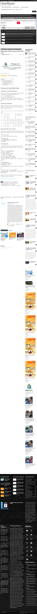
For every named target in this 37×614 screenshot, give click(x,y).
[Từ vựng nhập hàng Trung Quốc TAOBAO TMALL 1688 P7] (26, 159)
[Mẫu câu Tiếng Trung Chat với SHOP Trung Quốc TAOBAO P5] (26, 122)
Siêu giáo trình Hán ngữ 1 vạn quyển (29, 310)
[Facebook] (30, 0)
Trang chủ (2, 47)
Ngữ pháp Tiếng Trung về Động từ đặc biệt (8, 178)
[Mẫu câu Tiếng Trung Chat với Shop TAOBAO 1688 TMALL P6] (26, 154)
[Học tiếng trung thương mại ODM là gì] (26, 85)
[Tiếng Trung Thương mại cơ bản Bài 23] (26, 69)
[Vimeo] (34, 0)
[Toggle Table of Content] (12, 79)
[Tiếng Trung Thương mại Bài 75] (26, 57)
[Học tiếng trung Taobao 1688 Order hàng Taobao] (14, 490)
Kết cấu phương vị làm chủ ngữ (7, 83)
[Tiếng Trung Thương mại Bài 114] (26, 81)
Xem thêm (30, 113)
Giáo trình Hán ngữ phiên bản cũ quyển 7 (30, 378)
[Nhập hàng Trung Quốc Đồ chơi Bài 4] (26, 145)
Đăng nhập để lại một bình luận (5, 247)
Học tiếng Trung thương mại (28, 50)
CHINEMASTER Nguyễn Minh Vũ (6, 54)
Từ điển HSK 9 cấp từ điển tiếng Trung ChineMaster (4, 239)
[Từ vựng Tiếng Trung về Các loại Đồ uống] (27, 219)
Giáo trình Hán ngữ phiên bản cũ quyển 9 (30, 333)
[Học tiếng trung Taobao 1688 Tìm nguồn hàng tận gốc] (14, 493)
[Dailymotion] (8, 224)
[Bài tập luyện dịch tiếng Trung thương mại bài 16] (26, 65)
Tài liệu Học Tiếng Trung (7, 47)
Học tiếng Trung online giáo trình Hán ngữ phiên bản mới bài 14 (20, 239)
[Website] (27, 555)
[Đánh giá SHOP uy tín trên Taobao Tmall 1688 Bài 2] (26, 132)
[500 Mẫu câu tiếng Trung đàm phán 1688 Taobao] (26, 53)
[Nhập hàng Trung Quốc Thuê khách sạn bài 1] (26, 136)
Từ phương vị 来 (5, 84)
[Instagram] (31, 0)
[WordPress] (11, 226)
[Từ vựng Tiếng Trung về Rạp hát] (27, 176)
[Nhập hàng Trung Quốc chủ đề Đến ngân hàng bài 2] (26, 164)
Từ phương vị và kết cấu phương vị (8, 81)
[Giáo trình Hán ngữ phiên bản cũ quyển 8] (2, 496)
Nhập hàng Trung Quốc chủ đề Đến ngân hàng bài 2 (32, 164)
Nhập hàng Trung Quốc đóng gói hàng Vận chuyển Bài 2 (32, 149)
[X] (33, 0)
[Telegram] (13, 57)
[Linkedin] (8, 57)
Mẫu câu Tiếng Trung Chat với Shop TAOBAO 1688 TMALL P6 (31, 154)
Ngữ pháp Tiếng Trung (15, 47)
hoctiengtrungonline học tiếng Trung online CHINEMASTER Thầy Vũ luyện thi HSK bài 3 (30, 434)
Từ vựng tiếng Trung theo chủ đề (30, 171)
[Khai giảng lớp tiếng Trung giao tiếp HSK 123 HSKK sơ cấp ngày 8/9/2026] (2, 484)
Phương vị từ (13, 184)
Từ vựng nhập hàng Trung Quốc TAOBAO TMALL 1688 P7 (32, 159)
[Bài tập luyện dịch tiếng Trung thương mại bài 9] (26, 73)
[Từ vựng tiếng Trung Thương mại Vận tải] (27, 196)
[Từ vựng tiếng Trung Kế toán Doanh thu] (27, 226)
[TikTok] (20, 224)
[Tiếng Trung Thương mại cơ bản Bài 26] (26, 105)
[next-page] (2, 242)
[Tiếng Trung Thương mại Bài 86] (26, 77)
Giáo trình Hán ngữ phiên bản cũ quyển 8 (30, 356)
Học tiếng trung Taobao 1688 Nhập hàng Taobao (20, 482)
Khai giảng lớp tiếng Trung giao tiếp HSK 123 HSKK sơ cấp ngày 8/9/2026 (30, 286)
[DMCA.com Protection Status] (5, 509)
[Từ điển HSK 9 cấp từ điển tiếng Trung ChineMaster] (4, 234)
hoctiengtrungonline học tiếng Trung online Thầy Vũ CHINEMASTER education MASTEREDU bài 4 (30, 450)
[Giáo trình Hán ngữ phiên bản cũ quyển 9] (2, 492)
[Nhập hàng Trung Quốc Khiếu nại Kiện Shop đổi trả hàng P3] (26, 140)
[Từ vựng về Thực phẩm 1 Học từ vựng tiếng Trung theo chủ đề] (27, 189)
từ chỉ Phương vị (18, 185)
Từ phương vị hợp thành (6, 82)
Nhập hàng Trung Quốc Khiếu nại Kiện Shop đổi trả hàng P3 (31, 140)
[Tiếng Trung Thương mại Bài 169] (26, 97)
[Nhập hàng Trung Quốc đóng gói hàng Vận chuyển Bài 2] (26, 149)
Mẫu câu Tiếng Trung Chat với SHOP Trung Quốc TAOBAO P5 (31, 122)
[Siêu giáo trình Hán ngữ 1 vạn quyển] (12, 234)
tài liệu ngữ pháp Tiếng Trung (5, 185)
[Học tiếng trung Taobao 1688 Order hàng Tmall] (26, 110)
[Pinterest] (6, 57)
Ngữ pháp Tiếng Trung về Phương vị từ (6, 184)
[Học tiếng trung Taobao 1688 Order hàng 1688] (14, 486)
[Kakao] (31, 535)
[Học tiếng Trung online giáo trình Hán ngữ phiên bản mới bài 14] (20, 234)
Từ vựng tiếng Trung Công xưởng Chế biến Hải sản (33, 248)
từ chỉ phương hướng (12, 185)
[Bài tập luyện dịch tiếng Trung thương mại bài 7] (26, 89)
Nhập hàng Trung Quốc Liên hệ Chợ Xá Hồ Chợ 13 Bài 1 (32, 127)
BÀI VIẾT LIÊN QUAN (4, 230)
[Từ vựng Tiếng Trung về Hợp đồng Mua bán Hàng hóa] (27, 182)
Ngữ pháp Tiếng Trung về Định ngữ (18, 197)
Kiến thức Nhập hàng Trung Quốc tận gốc (30, 118)
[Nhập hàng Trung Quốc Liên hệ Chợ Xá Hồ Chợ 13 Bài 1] (26, 127)
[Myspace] (15, 224)
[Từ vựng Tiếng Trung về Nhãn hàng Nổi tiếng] (27, 242)
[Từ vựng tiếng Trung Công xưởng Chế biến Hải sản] (27, 248)
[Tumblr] (10, 57)
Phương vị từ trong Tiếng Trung (7, 80)
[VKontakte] (10, 226)
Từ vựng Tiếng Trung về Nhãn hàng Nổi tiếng (33, 242)
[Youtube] (35, 0)
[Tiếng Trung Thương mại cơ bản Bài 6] (26, 93)
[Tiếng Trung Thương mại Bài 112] (26, 101)
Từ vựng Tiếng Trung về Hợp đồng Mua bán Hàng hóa (33, 182)
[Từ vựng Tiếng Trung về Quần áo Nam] (27, 262)
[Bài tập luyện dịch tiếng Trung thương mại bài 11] (26, 61)
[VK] (15, 57)
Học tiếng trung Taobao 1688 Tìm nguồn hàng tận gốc (20, 493)
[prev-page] (1, 242)
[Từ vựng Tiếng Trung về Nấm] (27, 213)
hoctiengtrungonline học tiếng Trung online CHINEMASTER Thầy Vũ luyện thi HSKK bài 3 (30, 419)
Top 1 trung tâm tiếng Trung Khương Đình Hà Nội (29, 405)
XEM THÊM (10, 230)
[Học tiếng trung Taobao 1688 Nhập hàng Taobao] (14, 483)
